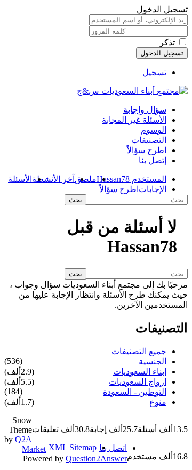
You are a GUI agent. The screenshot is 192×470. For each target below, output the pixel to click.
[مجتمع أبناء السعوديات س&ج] (132, 90)
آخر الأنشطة (53, 179)
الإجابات (152, 189)
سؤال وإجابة (144, 109)
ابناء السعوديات (139, 371)
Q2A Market (30, 444)
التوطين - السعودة (134, 391)
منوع (157, 402)
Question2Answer (96, 458)
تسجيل (154, 72)
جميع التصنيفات (138, 351)
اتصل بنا (113, 447)
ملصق (86, 179)
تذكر (167, 42)
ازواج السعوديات (137, 381)
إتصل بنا (152, 160)
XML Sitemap (73, 447)
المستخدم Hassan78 (131, 179)
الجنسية (152, 361)
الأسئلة (20, 179)
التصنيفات (148, 140)
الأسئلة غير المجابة (134, 119)
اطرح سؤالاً (146, 150)
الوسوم (153, 129)
